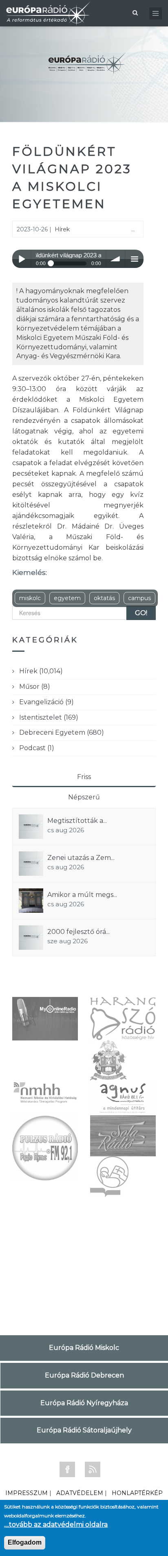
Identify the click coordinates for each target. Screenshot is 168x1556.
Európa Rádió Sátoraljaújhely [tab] (84, 1430)
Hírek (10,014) (41, 671)
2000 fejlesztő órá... (78, 932)
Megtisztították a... (77, 821)
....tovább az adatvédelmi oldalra (56, 1524)
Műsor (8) (34, 686)
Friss (84, 777)
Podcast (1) (36, 748)
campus (139, 598)
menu (134, 259)
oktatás (104, 598)
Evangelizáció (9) (46, 702)
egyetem (67, 598)
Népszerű (84, 797)
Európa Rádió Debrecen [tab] (84, 1375)
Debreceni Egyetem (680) (61, 732)
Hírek (62, 229)
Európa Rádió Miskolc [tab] (84, 1347)
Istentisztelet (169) (48, 717)
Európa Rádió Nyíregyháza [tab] (84, 1403)
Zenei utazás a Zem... (81, 858)
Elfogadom (25, 1542)
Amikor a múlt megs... (82, 895)
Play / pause (21, 259)
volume (115, 259)
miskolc (30, 598)
